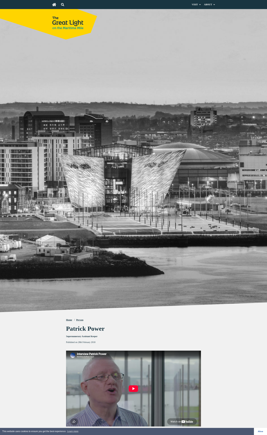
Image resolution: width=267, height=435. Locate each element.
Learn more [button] (72, 431)
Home (69, 320)
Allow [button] (260, 431)
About (208, 4)
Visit (195, 4)
